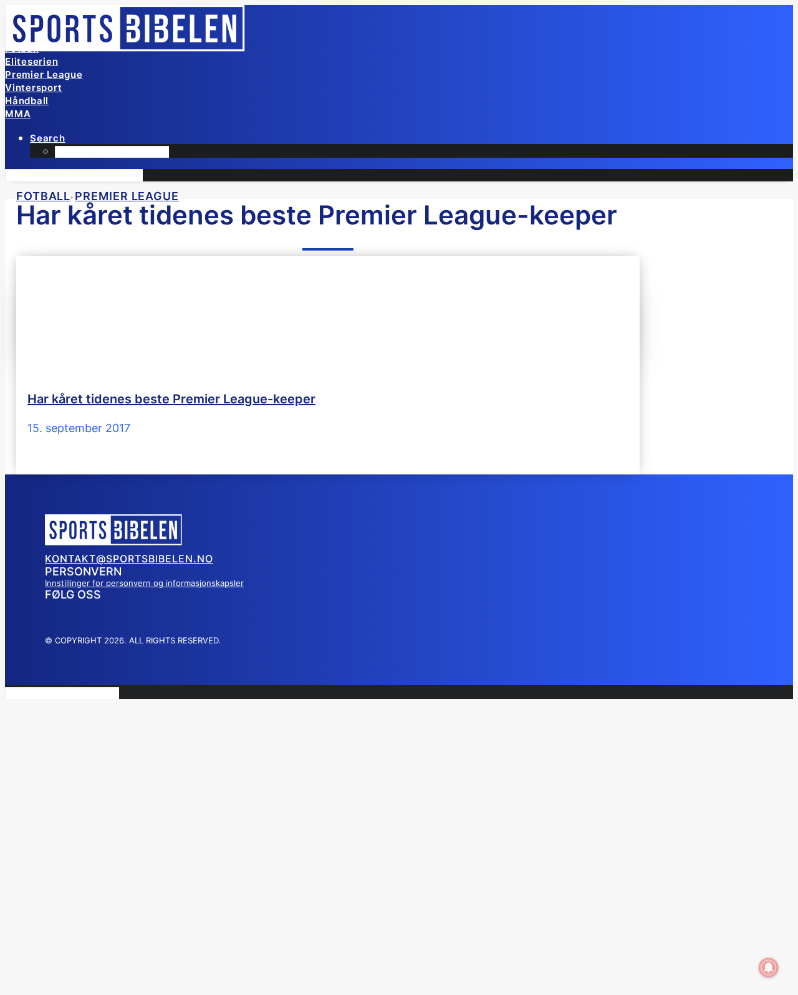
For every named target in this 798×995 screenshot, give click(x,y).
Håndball (27, 101)
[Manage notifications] (769, 968)
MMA (18, 114)
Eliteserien (31, 61)
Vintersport (33, 88)
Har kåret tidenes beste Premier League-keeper (171, 399)
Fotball (22, 48)
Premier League (44, 74)
